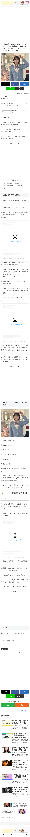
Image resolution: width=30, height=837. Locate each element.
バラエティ (5, 649)
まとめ (7, 188)
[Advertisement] (15, 24)
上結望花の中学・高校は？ (12, 183)
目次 (13, 180)
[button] (19, 88)
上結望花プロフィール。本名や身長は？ (16, 185)
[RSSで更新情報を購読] (22, 705)
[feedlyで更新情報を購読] (8, 705)
